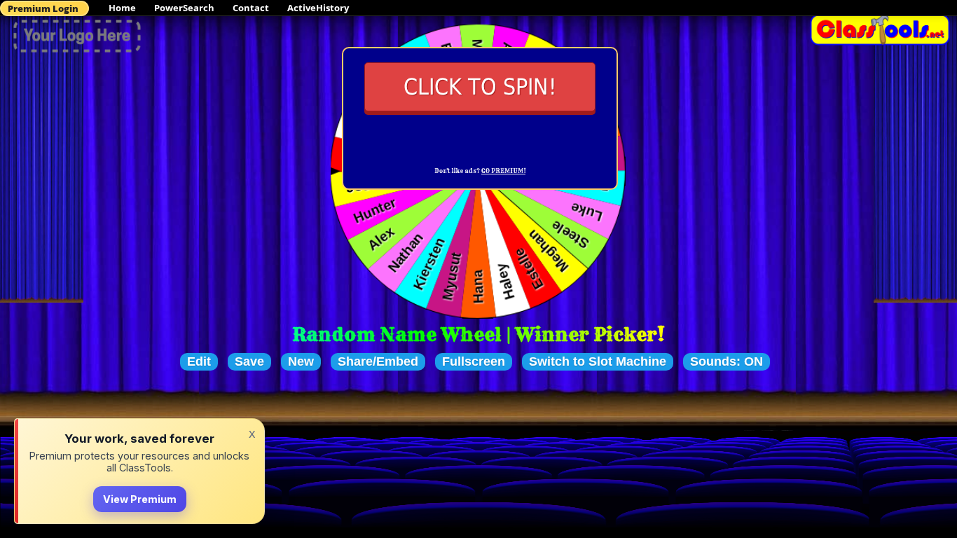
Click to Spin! (480, 87)
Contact (251, 7)
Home (122, 7)
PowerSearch (184, 7)
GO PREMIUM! (503, 170)
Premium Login (43, 8)
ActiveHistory (318, 7)
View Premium (140, 499)
